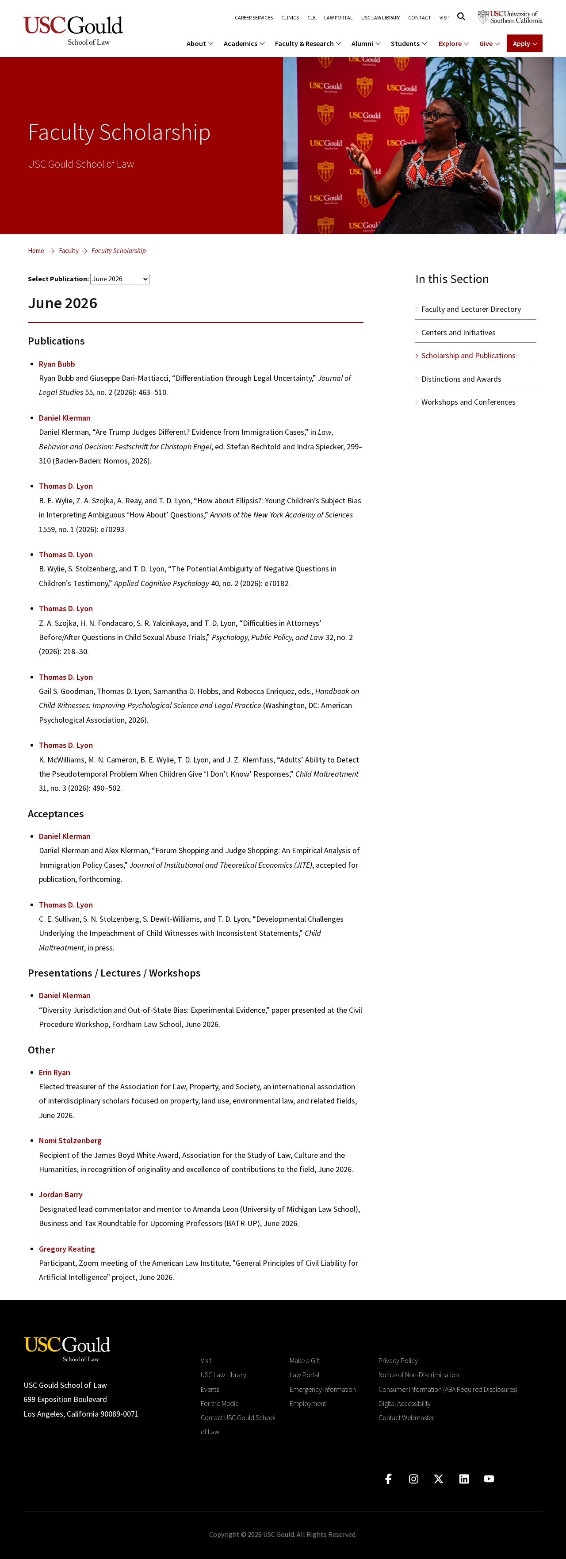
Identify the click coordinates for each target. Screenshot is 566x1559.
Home (36, 250)
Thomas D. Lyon (66, 486)
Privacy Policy (398, 1360)
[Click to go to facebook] (388, 1479)
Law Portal (338, 18)
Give (486, 43)
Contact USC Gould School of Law (238, 1424)
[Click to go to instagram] (414, 1479)
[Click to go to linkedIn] (464, 1479)
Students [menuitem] (405, 43)
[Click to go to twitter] (439, 1479)
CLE (311, 18)
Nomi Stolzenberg (70, 1140)
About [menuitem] (196, 43)
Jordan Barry (61, 1194)
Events (210, 1389)
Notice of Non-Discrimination (419, 1374)
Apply (521, 43)
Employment (308, 1403)
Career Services (254, 18)
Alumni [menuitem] (362, 43)
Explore (450, 43)
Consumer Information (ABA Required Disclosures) (448, 1389)
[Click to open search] (461, 16)
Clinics (290, 18)
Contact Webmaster (406, 1417)
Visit (445, 18)
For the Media (220, 1403)
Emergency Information (323, 1389)
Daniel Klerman (65, 418)
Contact (419, 18)
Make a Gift (305, 1360)
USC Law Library (380, 18)
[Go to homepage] (67, 1348)
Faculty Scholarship (119, 250)
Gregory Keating (67, 1249)
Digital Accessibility (405, 1403)
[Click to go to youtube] (489, 1479)
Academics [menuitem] (240, 43)
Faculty (69, 250)
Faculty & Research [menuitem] (304, 43)
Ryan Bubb (57, 364)
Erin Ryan (54, 1072)
